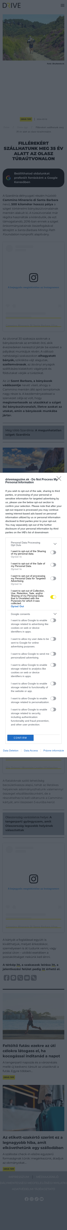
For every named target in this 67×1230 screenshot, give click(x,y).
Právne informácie (53, 750)
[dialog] (33, 615)
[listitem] (33, 543)
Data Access (31, 750)
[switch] (53, 552)
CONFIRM (20, 738)
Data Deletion (10, 750)
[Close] (60, 479)
